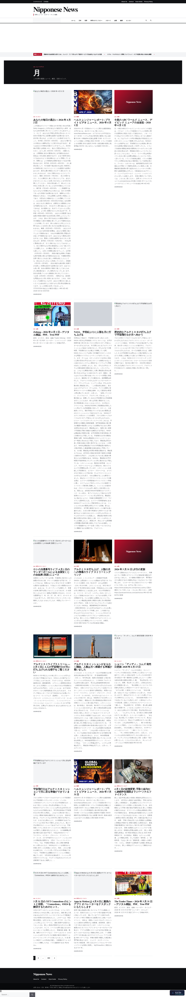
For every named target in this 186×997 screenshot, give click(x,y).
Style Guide (138, 1)
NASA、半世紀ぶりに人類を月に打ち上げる (92, 333)
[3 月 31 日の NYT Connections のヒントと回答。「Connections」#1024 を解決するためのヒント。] (52, 883)
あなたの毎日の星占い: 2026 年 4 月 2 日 (52, 121)
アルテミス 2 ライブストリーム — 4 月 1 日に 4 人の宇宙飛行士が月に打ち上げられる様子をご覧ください (51, 668)
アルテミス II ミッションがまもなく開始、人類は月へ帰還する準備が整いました (93, 666)
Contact (131, 1)
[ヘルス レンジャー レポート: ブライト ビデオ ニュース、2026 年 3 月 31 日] (93, 771)
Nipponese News (55, 9)
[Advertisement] (93, 37)
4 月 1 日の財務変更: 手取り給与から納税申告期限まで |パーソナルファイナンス (132, 791)
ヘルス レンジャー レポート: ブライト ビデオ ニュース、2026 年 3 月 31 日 (92, 791)
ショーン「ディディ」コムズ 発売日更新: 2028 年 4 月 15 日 (132, 665)
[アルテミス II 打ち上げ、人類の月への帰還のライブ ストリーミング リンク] (93, 551)
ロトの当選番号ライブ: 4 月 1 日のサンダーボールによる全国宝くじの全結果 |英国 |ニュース (51, 571)
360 (48, 958)
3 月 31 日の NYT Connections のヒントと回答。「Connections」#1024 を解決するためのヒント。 (52, 904)
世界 (86, 20)
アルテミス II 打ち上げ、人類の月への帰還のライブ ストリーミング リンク (92, 571)
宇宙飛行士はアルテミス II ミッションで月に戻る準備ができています (51, 791)
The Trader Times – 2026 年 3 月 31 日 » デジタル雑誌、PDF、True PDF (133, 903)
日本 (80, 20)
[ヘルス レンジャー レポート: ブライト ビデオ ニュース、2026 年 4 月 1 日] (93, 102)
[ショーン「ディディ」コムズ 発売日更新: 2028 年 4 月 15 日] (133, 646)
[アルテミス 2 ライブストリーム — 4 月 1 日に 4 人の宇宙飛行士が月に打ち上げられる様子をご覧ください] (52, 646)
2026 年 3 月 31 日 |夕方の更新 (129, 569)
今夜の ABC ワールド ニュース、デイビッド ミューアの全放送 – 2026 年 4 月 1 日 (133, 122)
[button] (151, 20)
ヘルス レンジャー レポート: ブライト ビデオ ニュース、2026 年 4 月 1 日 (92, 122)
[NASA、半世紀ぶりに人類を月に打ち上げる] (93, 314)
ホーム (73, 20)
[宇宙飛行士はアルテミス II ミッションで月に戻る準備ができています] (52, 771)
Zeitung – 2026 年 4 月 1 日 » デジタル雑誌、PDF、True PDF (51, 333)
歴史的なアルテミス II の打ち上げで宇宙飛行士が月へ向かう (132, 333)
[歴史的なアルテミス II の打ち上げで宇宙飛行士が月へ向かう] (133, 314)
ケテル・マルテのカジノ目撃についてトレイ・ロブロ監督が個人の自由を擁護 (129, 54)
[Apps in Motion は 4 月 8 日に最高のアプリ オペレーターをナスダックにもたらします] (93, 883)
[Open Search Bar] (146, 20)
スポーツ (108, 20)
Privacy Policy (148, 1)
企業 (115, 20)
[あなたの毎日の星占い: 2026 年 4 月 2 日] (52, 102)
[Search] (32, 994)
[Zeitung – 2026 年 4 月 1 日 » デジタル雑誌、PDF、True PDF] (52, 314)
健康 (121, 20)
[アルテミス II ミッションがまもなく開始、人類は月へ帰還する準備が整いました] (93, 646)
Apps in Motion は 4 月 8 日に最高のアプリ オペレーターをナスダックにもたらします (92, 904)
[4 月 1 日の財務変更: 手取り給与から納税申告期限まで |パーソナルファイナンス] (133, 771)
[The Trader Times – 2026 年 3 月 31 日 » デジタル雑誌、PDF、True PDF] (133, 883)
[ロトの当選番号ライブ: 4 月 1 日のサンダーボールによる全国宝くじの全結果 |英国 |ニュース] (52, 551)
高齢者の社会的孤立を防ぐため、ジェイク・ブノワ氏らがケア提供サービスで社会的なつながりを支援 (73, 54)
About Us (124, 1)
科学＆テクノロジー (96, 20)
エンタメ (128, 20)
